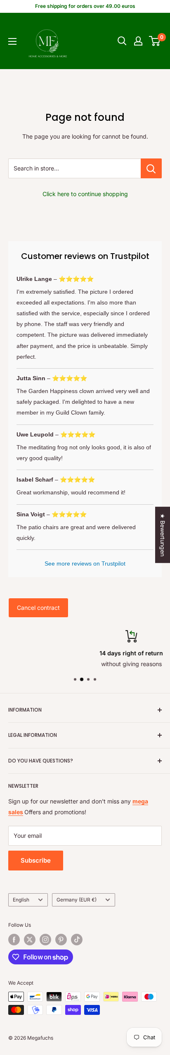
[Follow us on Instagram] (45, 939)
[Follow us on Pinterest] (61, 939)
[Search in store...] (151, 168)
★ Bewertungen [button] (162, 534)
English (21, 900)
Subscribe (36, 860)
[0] (155, 41)
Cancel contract (38, 607)
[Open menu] (12, 41)
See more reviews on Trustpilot (85, 563)
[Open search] (122, 41)
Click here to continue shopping (85, 193)
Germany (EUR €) (77, 900)
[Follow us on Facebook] (14, 939)
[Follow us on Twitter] (29, 939)
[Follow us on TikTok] (77, 939)
